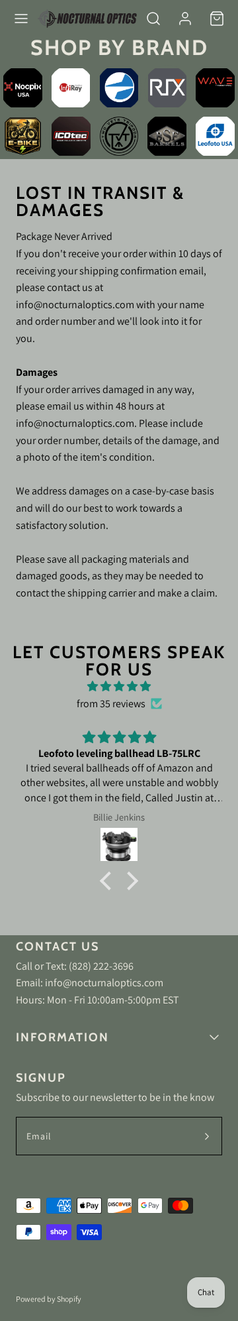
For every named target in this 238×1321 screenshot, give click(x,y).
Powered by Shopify (48, 1299)
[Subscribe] (206, 1136)
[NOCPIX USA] (23, 88)
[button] (21, 18)
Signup (41, 1077)
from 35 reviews (111, 704)
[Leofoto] (215, 136)
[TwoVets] (119, 136)
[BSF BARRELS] (167, 136)
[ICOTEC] (71, 136)
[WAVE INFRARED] (215, 88)
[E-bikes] (23, 136)
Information (62, 1037)
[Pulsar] (119, 88)
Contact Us (57, 946)
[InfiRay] (71, 88)
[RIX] (167, 88)
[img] (119, 686)
